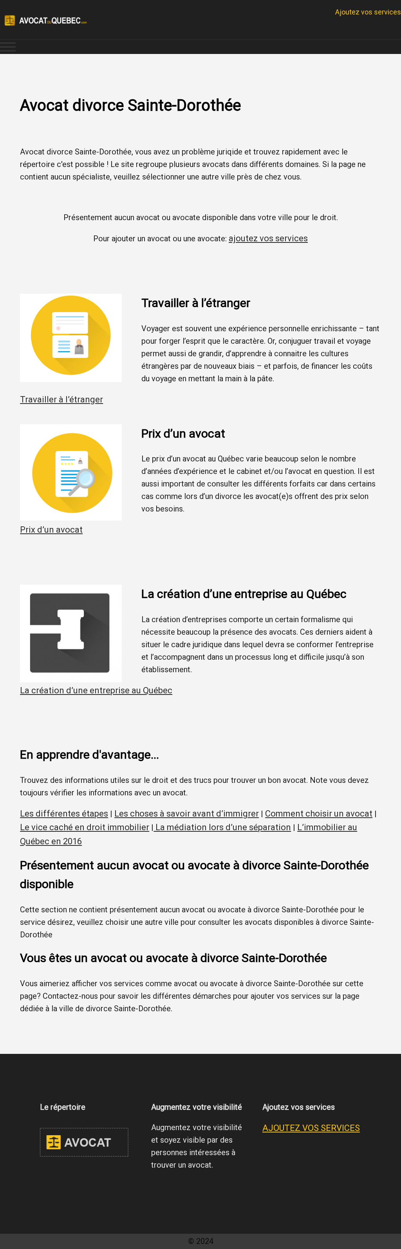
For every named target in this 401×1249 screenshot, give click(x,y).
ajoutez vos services (268, 238)
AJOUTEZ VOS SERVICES (311, 1128)
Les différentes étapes (64, 813)
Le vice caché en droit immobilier (84, 827)
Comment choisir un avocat (318, 813)
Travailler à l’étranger (61, 399)
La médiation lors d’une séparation (222, 827)
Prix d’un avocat (51, 530)
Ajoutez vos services (368, 12)
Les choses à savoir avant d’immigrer (186, 813)
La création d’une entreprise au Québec (96, 690)
